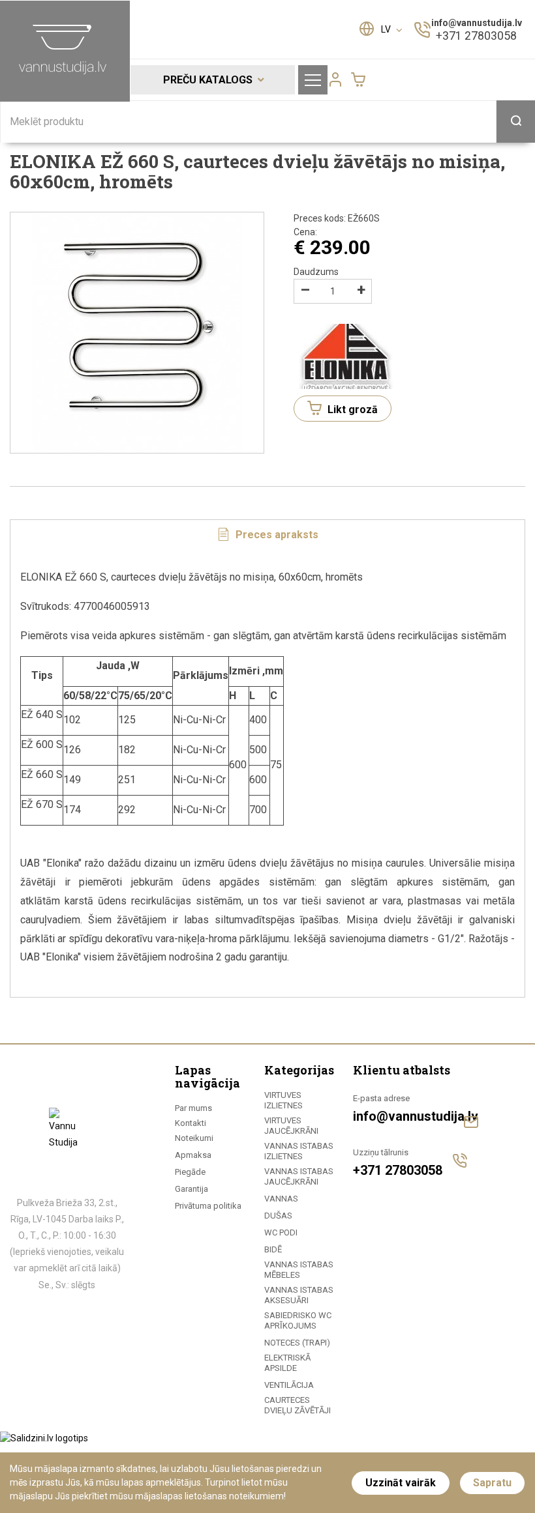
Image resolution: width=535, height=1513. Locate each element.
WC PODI (281, 1232)
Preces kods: (337, 218)
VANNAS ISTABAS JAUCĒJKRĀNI (298, 1176)
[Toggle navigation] (313, 79)
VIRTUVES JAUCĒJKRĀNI (291, 1126)
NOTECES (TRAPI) (297, 1342)
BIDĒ (273, 1249)
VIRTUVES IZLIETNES (283, 1100)
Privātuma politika (208, 1206)
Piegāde (190, 1172)
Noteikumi (194, 1138)
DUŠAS (278, 1215)
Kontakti (190, 1123)
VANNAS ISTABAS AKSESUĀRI (298, 1295)
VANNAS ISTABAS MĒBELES (298, 1270)
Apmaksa (193, 1155)
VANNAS (281, 1198)
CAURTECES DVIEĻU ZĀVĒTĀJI (297, 1405)
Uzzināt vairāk (400, 1483)
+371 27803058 (476, 35)
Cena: (305, 232)
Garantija (191, 1189)
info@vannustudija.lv (476, 23)
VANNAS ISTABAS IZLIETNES (298, 1151)
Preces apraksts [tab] (275, 534)
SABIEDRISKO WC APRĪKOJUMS (297, 1320)
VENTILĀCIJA (289, 1385)
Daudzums (316, 272)
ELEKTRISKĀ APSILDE (287, 1363)
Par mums (193, 1108)
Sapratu (492, 1483)
